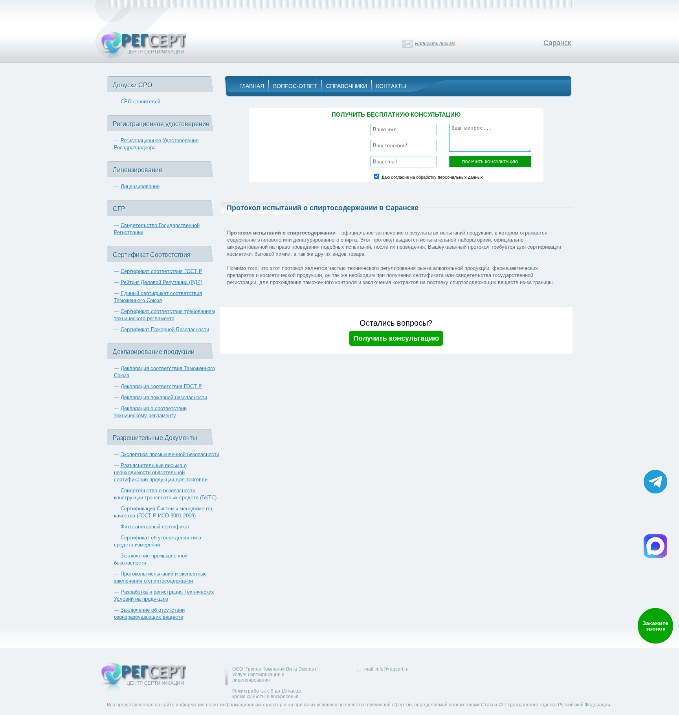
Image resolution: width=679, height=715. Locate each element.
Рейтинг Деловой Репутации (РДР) (161, 282)
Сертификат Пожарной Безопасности (165, 329)
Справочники (346, 86)
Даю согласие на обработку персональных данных (432, 177)
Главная (251, 86)
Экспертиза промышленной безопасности (170, 454)
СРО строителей (140, 101)
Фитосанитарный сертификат (155, 527)
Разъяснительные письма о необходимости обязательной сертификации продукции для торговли (160, 472)
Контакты (391, 86)
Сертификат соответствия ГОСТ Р (161, 271)
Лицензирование (140, 186)
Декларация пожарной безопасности (164, 397)
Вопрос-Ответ (295, 86)
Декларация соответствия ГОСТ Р (161, 386)
